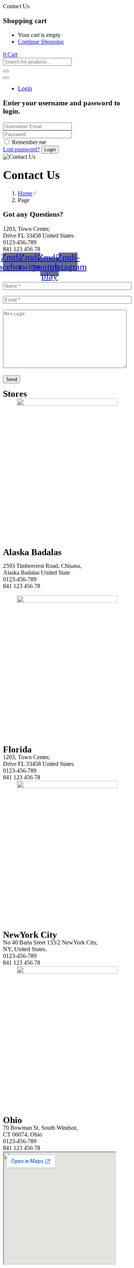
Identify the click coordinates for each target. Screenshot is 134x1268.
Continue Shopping (41, 41)
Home (25, 193)
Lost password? (21, 149)
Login (25, 88)
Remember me (29, 142)
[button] (10, 54)
